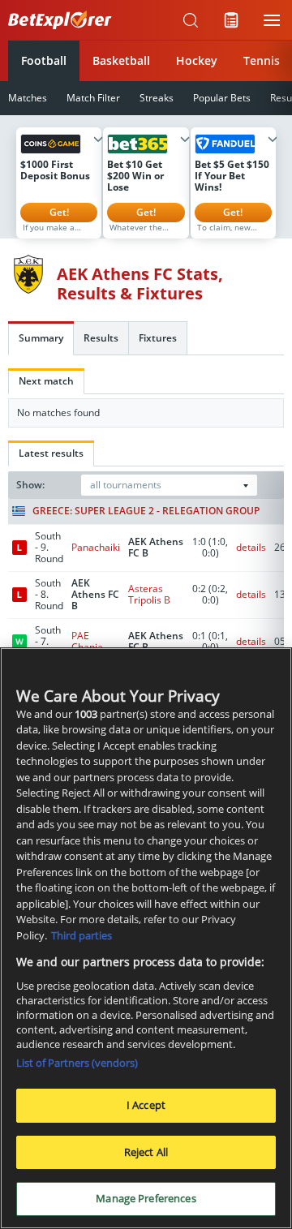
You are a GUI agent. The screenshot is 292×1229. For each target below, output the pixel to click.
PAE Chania (87, 641)
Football (44, 60)
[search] (190, 20)
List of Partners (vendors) (77, 1062)
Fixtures (158, 338)
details (251, 547)
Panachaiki (95, 547)
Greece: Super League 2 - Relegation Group (146, 511)
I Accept (146, 1105)
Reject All (146, 1152)
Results (101, 338)
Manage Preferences (145, 1198)
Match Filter (93, 98)
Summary (41, 338)
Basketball (121, 60)
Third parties (81, 935)
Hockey (196, 60)
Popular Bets (222, 98)
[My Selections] (231, 20)
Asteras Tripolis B (149, 594)
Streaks (157, 98)
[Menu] (271, 20)
